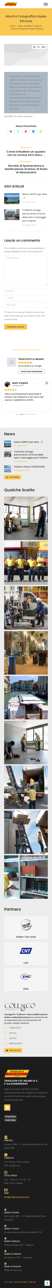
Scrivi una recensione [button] (31, 371)
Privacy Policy (10, 1116)
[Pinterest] (25, 131)
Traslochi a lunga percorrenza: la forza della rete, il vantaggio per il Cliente (34, 215)
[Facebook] (10, 131)
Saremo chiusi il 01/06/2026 (29, 466)
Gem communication (19, 1282)
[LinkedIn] (33, 131)
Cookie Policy (10, 1120)
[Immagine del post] (11, 198)
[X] (18, 131)
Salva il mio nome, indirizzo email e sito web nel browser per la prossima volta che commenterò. (24, 316)
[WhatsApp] (40, 131)
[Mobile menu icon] (46, 4)
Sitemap (32, 1282)
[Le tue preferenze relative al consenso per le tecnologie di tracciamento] (47, 1283)
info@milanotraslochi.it (16, 1197)
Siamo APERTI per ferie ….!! (34, 196)
